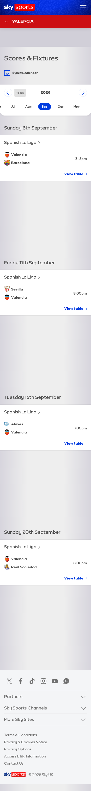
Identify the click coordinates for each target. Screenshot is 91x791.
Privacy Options (17, 749)
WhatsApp (66, 681)
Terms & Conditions (20, 735)
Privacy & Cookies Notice (25, 742)
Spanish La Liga (20, 142)
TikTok (32, 681)
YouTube (55, 681)
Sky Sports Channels (25, 708)
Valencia (23, 21)
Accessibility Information (25, 756)
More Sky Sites (19, 719)
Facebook (20, 681)
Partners (13, 696)
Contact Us (14, 763)
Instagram (43, 681)
